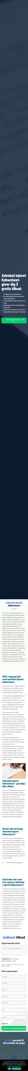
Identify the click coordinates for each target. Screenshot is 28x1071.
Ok (9, 1068)
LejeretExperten (13, 709)
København (14, 604)
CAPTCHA (5, 1023)
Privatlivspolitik (16, 1068)
